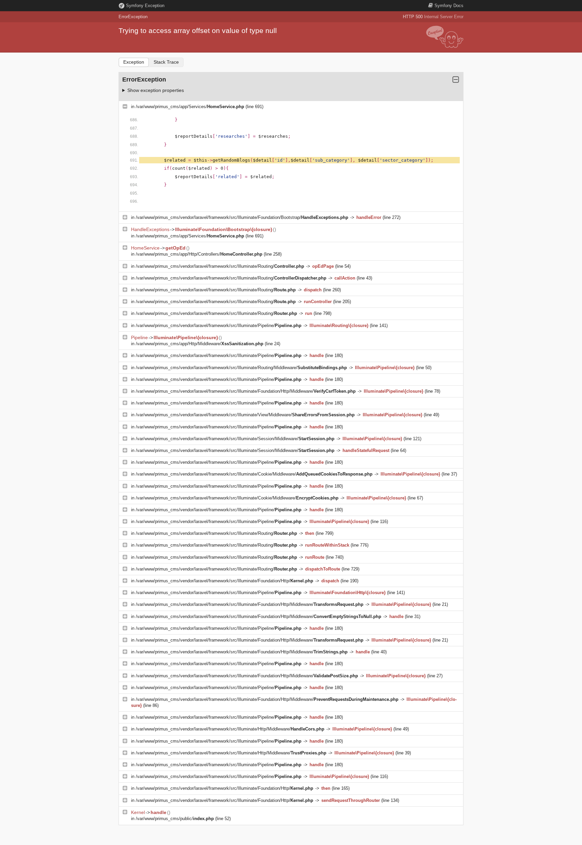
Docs (448, 5)
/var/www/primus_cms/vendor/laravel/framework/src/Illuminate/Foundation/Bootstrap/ (242, 217)
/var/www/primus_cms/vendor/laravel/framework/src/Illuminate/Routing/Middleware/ (241, 367)
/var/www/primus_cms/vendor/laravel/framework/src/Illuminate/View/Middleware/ (245, 414)
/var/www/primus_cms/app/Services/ (190, 106)
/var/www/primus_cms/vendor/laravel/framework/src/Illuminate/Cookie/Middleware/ (254, 474)
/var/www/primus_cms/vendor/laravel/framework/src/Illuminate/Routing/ (220, 266)
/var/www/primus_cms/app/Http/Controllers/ (199, 254)
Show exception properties (155, 90)
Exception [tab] (133, 62)
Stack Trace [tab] (166, 62)
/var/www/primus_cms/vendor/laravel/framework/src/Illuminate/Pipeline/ (218, 325)
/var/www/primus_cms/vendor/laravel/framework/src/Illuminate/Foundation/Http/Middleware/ (246, 391)
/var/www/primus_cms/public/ (175, 818)
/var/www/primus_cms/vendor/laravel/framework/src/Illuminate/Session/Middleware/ (235, 438)
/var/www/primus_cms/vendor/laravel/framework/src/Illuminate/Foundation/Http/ (224, 580)
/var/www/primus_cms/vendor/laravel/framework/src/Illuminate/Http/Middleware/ (230, 729)
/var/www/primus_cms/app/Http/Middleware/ (199, 343)
